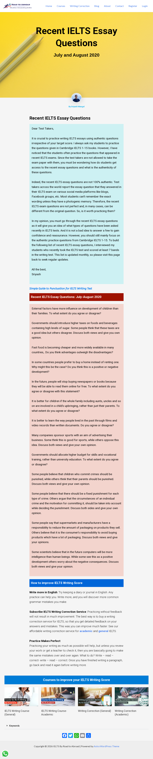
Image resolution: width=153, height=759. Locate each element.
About (107, 5)
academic (86, 631)
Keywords (14, 725)
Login (145, 5)
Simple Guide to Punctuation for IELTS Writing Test (60, 288)
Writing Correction (79, 5)
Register (132, 5)
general (103, 631)
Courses (61, 5)
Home (49, 5)
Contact (119, 5)
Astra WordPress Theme (106, 746)
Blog (96, 5)
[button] (76, 725)
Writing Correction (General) (94, 710)
